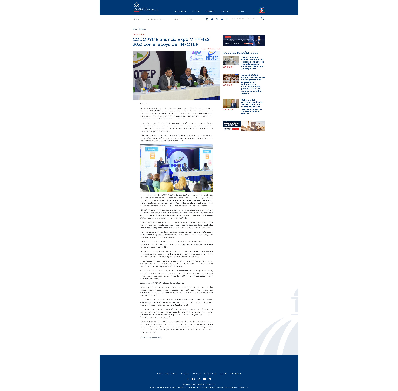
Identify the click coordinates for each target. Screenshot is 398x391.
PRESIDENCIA (180, 11)
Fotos (241, 11)
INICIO (159, 374)
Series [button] (175, 19)
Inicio (136, 19)
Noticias (142, 29)
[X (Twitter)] (207, 19)
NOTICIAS (196, 11)
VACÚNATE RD (210, 374)
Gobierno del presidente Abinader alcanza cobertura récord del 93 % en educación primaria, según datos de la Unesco (252, 107)
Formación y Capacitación (151, 338)
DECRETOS (196, 374)
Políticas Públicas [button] (154, 19)
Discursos (225, 11)
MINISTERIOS (235, 374)
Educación (139, 35)
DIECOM (190, 19)
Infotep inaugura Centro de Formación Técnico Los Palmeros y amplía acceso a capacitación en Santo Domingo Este (252, 63)
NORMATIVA (209, 11)
